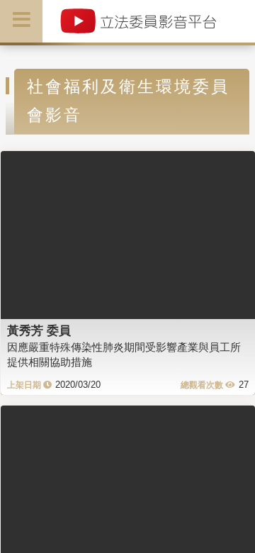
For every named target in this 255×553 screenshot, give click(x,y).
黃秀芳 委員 (39, 330)
